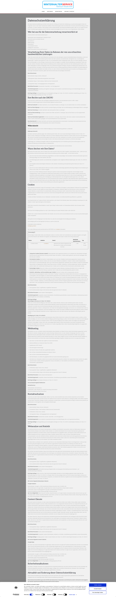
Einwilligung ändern (32, 226)
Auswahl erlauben (98, 588)
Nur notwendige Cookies (97, 592)
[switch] (43, 595)
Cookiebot (57, 229)
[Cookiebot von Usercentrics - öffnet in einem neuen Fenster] (16, 595)
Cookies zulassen (97, 585)
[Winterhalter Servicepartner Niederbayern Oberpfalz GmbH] (58, 5)
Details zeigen (72, 594)
